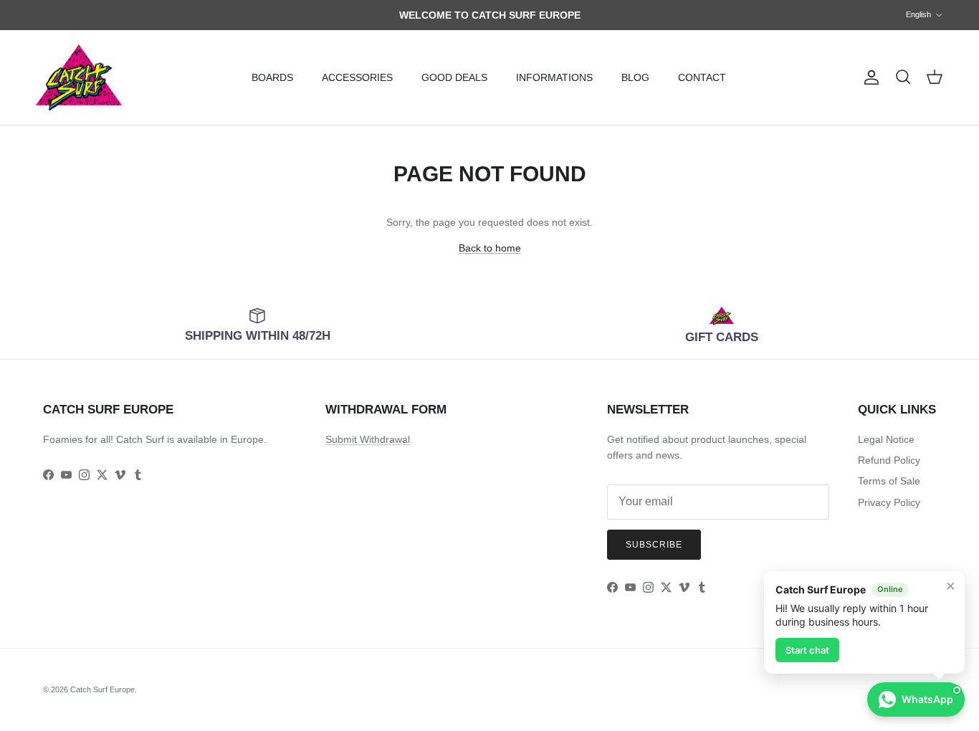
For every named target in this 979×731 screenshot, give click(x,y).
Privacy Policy (889, 502)
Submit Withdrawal (367, 439)
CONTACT (702, 77)
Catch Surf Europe (102, 689)
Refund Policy (889, 460)
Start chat (807, 650)
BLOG (635, 77)
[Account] (868, 77)
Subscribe (654, 545)
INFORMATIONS (554, 77)
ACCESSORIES (357, 77)
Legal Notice (886, 439)
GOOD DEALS (454, 77)
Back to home (490, 248)
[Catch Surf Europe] (79, 77)
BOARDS (272, 77)
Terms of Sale (889, 481)
